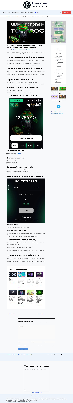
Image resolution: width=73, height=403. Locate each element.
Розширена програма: (59, 76)
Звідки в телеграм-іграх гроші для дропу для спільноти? (21, 281)
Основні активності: (59, 65)
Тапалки (8, 12)
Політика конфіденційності (12, 354)
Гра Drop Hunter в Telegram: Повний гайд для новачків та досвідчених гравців (21, 300)
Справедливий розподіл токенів (58, 51)
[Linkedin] (51, 354)
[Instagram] (54, 354)
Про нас (27, 354)
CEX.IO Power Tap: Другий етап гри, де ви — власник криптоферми (30, 281)
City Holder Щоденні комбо (56, 111)
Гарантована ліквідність (58, 54)
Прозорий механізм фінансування (59, 48)
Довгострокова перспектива (58, 57)
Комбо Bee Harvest (59, 113)
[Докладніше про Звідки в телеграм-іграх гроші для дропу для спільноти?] (22, 274)
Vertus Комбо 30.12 (54, 99)
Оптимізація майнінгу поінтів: (60, 68)
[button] (60, 12)
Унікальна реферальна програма (59, 71)
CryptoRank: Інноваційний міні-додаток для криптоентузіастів (39, 281)
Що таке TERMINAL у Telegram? (12, 279)
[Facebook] (58, 354)
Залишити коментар (31, 49)
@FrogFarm (19, 153)
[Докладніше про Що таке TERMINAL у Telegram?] (13, 274)
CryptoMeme (27, 260)
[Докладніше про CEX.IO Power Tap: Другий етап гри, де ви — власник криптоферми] (30, 274)
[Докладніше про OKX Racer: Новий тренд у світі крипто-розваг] (13, 292)
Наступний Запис (41, 313)
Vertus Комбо (53, 113)
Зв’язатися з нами (21, 354)
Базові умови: (60, 73)
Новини (31, 12)
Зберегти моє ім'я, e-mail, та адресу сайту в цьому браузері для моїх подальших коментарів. (36, 345)
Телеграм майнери (15, 12)
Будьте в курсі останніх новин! (58, 82)
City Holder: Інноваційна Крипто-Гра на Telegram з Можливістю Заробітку (30, 299)
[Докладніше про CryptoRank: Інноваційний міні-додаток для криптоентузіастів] (39, 274)
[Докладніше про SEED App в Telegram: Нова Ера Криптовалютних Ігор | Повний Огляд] (39, 292)
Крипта (4, 12)
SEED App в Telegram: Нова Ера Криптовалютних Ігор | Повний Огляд (39, 299)
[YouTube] (61, 354)
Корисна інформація (25, 12)
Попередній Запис (11, 313)
